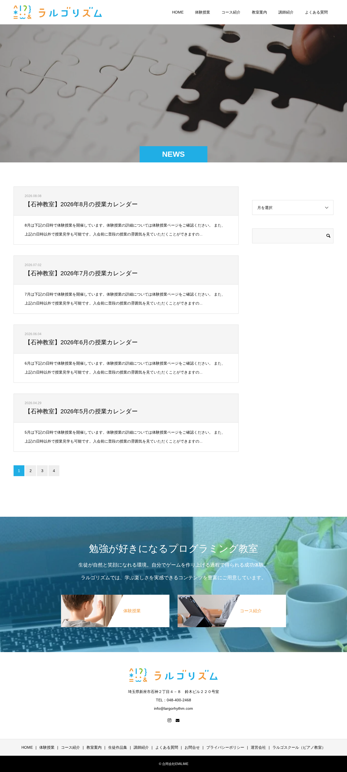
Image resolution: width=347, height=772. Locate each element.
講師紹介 (286, 12)
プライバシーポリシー (225, 747)
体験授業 (202, 12)
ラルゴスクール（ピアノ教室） (299, 747)
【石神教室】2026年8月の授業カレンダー (81, 204)
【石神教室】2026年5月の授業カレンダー (81, 411)
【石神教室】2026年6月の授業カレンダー (81, 342)
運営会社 (258, 747)
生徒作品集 (117, 747)
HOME (178, 12)
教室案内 (259, 12)
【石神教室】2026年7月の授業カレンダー (81, 273)
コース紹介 (230, 12)
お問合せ (192, 747)
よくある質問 (316, 12)
